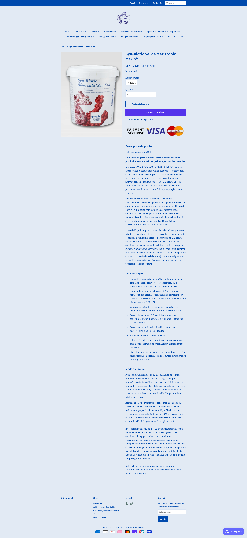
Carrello (159, 3)
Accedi (132, 3)
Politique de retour (100, 517)
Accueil (68, 31)
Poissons (80, 31)
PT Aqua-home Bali (129, 36)
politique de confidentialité (104, 507)
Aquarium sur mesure (153, 36)
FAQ (181, 36)
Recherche (97, 503)
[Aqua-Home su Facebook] (126, 504)
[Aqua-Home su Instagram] (131, 504)
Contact (171, 36)
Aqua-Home (122, 527)
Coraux (94, 31)
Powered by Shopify (136, 527)
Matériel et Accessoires (131, 31)
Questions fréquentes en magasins (162, 31)
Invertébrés (109, 31)
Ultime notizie (67, 498)
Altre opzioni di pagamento (141, 119)
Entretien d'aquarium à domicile (79, 36)
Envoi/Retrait (132, 77)
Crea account (144, 3)
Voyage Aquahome (107, 36)
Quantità (129, 89)
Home (63, 47)
